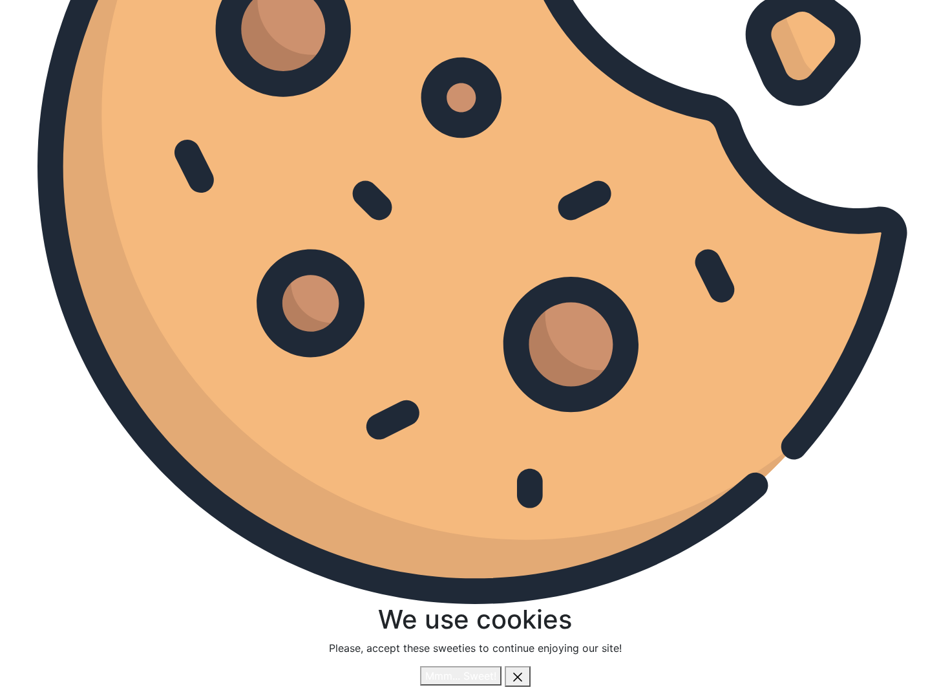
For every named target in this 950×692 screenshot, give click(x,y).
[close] (518, 676)
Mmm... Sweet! (460, 675)
